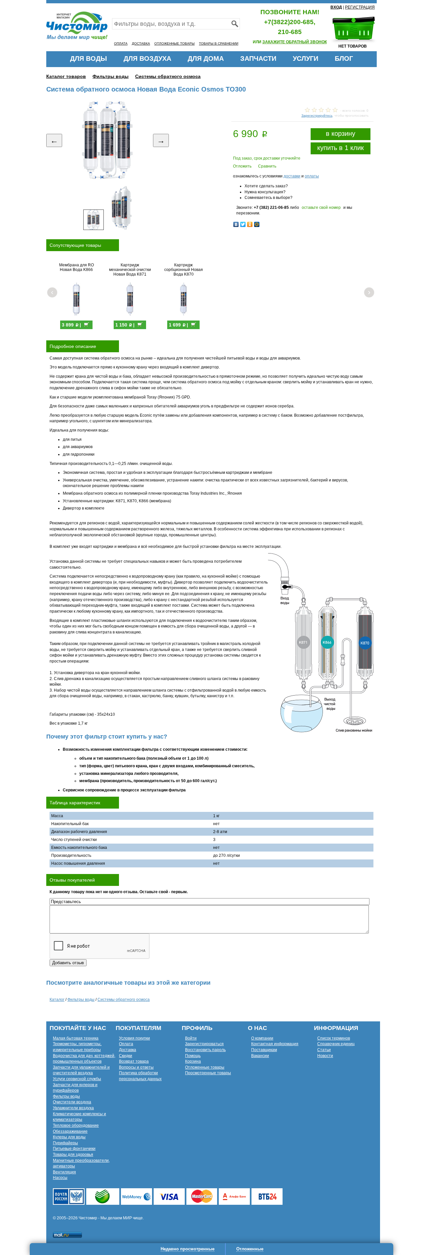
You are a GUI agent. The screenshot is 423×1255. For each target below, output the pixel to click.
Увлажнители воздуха (73, 1108)
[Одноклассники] (250, 224)
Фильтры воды (111, 76)
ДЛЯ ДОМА (206, 58)
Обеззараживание (70, 1131)
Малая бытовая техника (75, 1038)
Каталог (57, 999)
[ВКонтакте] (236, 224)
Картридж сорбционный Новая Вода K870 (183, 270)
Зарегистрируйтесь (316, 115)
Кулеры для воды (69, 1137)
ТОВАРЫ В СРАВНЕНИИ (218, 43)
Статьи (324, 1049)
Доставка (127, 1049)
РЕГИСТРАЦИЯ (360, 7)
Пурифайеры (65, 1143)
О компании (262, 1038)
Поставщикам (264, 1049)
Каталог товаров (66, 76)
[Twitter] (243, 224)
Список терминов (333, 1038)
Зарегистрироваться (204, 1044)
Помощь (193, 1055)
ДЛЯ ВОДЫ (88, 58)
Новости (325, 1055)
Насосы (60, 1177)
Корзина (193, 1061)
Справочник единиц (336, 1044)
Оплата (126, 1044)
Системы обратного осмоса (168, 76)
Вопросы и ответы (136, 1067)
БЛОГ (344, 58)
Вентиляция (64, 1172)
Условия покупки (134, 1038)
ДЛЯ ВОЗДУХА (147, 58)
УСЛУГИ (305, 58)
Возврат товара (134, 1061)
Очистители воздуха (72, 1102)
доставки (292, 176)
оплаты (312, 176)
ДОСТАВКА (141, 43)
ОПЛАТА (121, 43)
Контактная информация (274, 1044)
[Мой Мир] (256, 224)
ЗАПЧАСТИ (258, 58)
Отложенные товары (204, 1067)
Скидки (125, 1055)
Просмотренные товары (208, 1073)
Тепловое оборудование (76, 1125)
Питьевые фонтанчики (74, 1148)
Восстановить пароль (205, 1049)
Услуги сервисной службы (77, 1079)
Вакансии (260, 1055)
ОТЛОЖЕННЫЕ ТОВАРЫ (174, 43)
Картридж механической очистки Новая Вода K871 (130, 270)
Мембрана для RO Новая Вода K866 (76, 267)
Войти (191, 1038)
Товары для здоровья (73, 1154)
